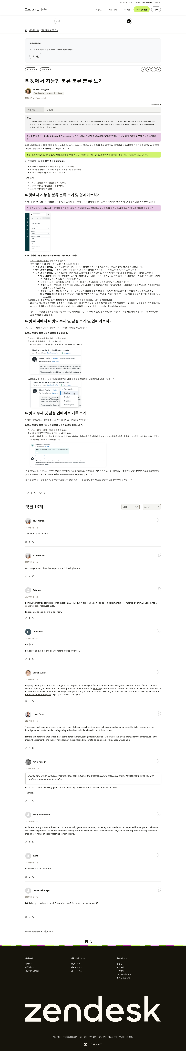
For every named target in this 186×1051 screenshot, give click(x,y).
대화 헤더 (53, 433)
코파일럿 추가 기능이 (139, 135)
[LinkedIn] (143, 69)
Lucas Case (38, 714)
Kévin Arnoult (39, 761)
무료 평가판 (141, 9)
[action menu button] (159, 520)
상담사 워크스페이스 (39, 260)
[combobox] (130, 507)
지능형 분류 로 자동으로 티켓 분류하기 (47, 185)
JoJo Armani (39, 520)
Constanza (38, 631)
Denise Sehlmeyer (41, 890)
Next (98, 941)
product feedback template (38, 694)
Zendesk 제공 (96, 1044)
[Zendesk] (93, 1009)
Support (97, 688)
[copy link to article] (158, 69)
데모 (156, 9)
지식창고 (98, 9)
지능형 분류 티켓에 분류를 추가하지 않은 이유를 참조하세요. (126, 208)
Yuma (35, 855)
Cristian (37, 589)
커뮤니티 (113, 9)
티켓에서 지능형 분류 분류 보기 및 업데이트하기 (52, 166)
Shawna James (40, 672)
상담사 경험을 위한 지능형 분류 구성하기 (48, 182)
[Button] (28, 493)
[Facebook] (153, 69)
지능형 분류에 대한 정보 (41, 188)
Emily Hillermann (41, 814)
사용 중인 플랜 (155, 104)
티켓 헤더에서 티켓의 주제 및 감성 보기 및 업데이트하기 (55, 169)
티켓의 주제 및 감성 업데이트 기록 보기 (48, 172)
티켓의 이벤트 (31, 419)
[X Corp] (148, 69)
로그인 (127, 9)
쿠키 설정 (93, 1037)
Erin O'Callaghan (41, 89)
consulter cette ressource (37, 605)
